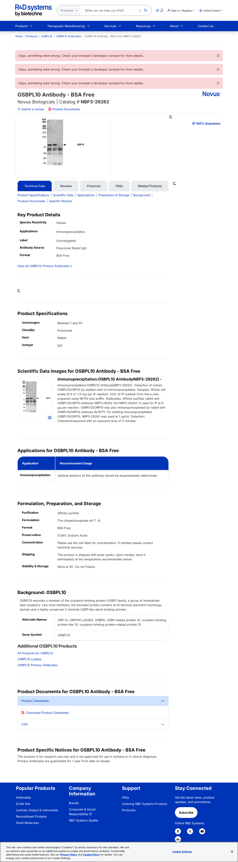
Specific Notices (60, 201)
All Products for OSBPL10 (35, 653)
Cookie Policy (91, 854)
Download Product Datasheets (47, 713)
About (174, 26)
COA (24, 724)
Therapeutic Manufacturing (66, 26)
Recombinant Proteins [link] (31, 816)
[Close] (218, 55)
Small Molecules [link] (27, 823)
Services (110, 26)
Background (141, 195)
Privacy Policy (68, 854)
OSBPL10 (46, 36)
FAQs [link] (125, 797)
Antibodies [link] (23, 797)
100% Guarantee (208, 123)
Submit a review (32, 109)
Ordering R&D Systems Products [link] (144, 804)
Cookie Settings (182, 851)
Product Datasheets (35, 701)
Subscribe (186, 812)
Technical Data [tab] (34, 186)
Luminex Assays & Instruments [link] (37, 810)
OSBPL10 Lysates (29, 659)
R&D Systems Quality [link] (83, 820)
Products (21, 26)
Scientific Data (63, 195)
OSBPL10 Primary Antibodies (37, 665)
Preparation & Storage (113, 195)
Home (18, 36)
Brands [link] (74, 803)
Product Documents (65, 109)
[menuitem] (18, 36)
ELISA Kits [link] (23, 804)
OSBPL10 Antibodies (68, 36)
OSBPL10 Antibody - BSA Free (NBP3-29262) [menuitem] (113, 36)
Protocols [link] (128, 810)
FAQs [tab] (119, 186)
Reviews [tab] (66, 186)
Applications (85, 195)
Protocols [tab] (93, 186)
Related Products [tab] (150, 186)
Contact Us (205, 26)
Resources (143, 26)
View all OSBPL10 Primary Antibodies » (44, 266)
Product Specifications (33, 195)
